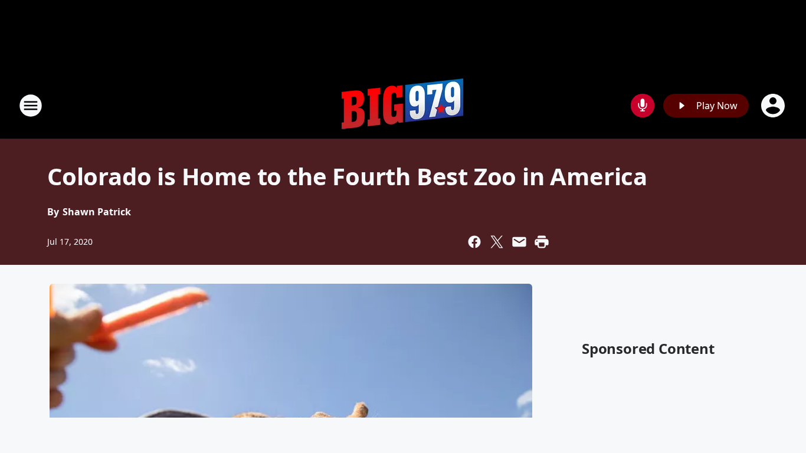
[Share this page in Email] (519, 242)
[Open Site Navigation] (30, 105)
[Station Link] (403, 105)
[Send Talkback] (642, 105)
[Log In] (774, 105)
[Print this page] (541, 242)
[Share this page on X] (497, 242)
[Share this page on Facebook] (474, 242)
